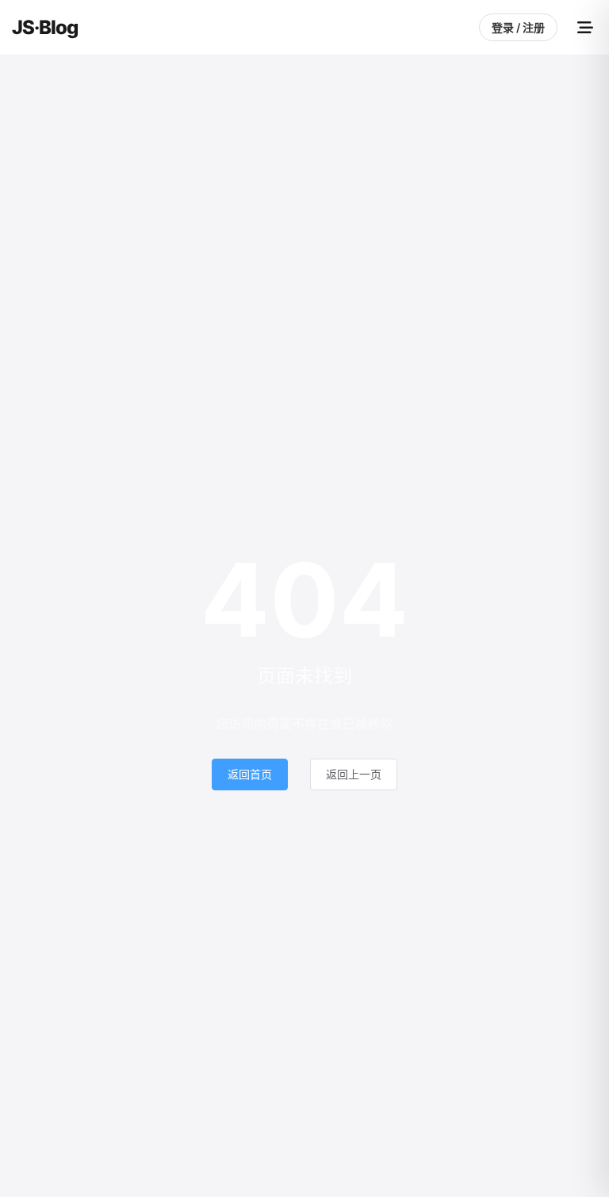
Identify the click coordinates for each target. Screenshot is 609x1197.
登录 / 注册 (518, 27)
